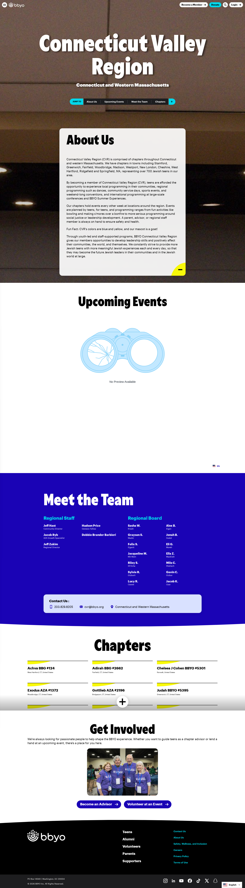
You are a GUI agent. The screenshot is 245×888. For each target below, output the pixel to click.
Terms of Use (181, 862)
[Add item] (172, 102)
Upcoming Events (114, 101)
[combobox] (232, 885)
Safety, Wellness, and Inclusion (190, 843)
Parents (128, 853)
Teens (127, 832)
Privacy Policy (181, 856)
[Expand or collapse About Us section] (178, 269)
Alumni (128, 839)
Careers (178, 850)
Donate (215, 4)
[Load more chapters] (122, 702)
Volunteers (131, 846)
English (232, 884)
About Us (92, 101)
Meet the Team (139, 101)
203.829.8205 (63, 606)
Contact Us (180, 831)
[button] (4, 4)
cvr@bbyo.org (94, 606)
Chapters (160, 101)
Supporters (131, 861)
